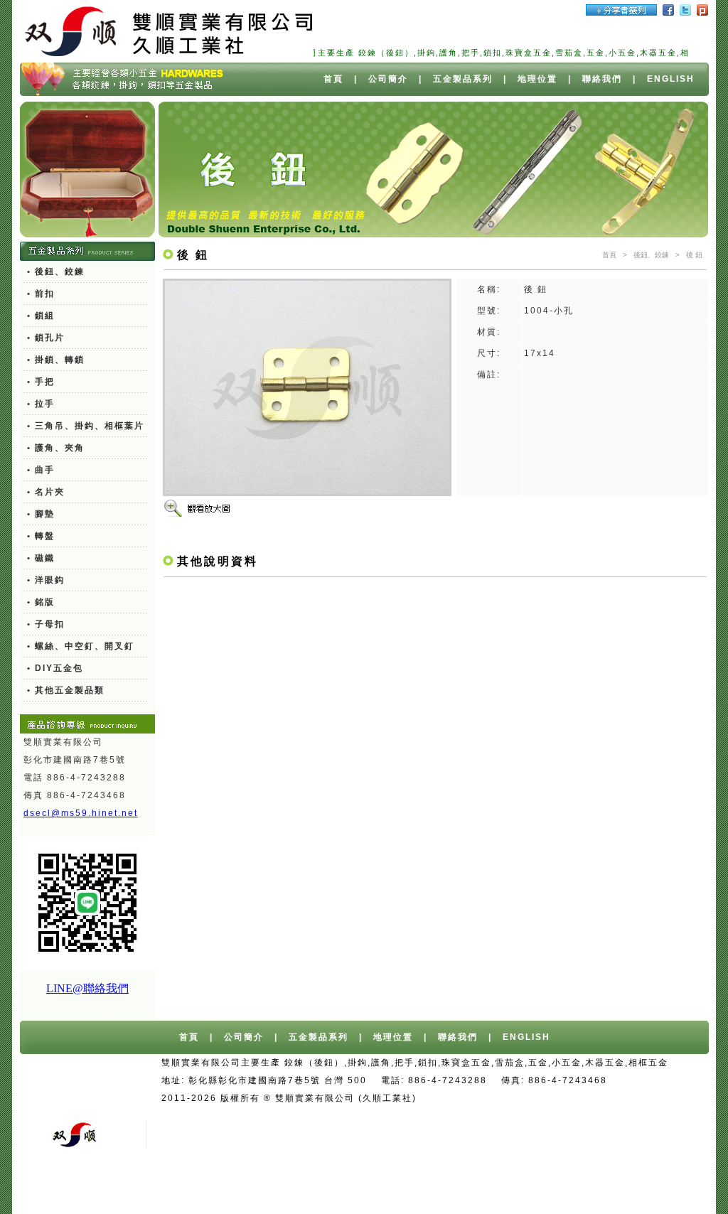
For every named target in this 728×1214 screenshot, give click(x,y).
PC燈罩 (340, 1187)
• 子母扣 (46, 624)
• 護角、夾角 (56, 448)
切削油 (434, 1187)
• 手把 (41, 382)
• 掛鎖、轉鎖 (56, 360)
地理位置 (537, 79)
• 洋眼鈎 (46, 580)
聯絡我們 (602, 79)
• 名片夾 (46, 492)
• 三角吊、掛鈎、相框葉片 (85, 426)
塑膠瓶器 (601, 1187)
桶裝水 (645, 1098)
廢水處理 (479, 1187)
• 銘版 (41, 602)
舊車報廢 (463, 1116)
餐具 (560, 1187)
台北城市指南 (661, 1187)
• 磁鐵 (41, 558)
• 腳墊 (41, 514)
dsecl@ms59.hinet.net (80, 813)
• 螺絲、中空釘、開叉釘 (80, 646)
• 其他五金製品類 (66, 690)
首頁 (333, 79)
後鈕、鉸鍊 (651, 255)
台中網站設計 (482, 1098)
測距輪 (525, 1187)
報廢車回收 (408, 1116)
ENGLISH (671, 79)
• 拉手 (41, 404)
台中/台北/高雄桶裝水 (571, 1098)
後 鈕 (694, 255)
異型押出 (388, 1187)
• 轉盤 (41, 536)
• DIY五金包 (55, 668)
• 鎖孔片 (46, 338)
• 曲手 (41, 470)
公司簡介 (388, 79)
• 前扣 (41, 294)
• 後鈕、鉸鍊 (56, 271)
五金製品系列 (463, 79)
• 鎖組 (41, 316)
